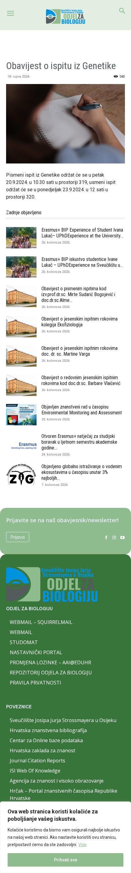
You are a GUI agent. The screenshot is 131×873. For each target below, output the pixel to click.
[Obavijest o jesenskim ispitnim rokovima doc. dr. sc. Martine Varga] (21, 356)
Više (82, 844)
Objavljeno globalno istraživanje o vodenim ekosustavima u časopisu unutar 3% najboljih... (81, 472)
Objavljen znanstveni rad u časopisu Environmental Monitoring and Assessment (81, 410)
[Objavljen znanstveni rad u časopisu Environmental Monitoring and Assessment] (21, 414)
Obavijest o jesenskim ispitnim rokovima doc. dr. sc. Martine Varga (79, 351)
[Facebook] (106, 537)
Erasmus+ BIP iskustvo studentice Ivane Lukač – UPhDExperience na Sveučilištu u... (82, 262)
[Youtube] (122, 537)
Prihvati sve (65, 859)
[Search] (122, 11)
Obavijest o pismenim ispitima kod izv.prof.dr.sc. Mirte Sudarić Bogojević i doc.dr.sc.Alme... (78, 294)
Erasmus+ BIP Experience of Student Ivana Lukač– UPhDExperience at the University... (82, 233)
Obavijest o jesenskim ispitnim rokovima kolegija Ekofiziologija (79, 322)
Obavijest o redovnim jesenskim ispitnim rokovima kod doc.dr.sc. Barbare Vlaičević (80, 380)
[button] (10, 13)
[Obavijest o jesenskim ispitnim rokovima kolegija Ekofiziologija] (21, 326)
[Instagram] (114, 537)
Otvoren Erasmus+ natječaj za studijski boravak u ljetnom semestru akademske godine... (79, 442)
